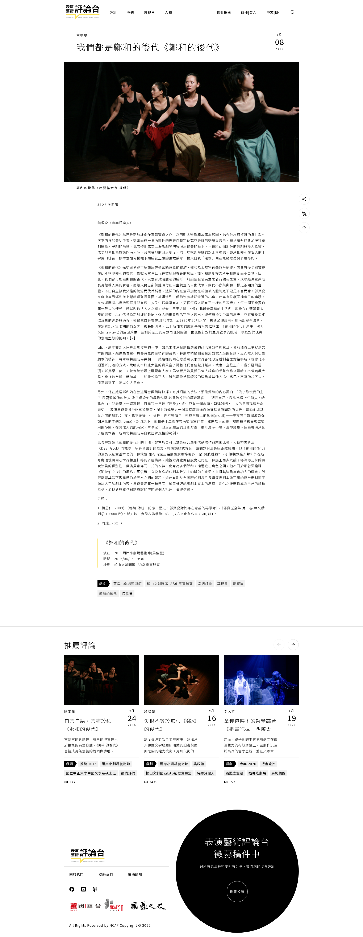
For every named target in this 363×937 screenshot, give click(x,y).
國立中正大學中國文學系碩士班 (91, 773)
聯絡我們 (106, 874)
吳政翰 (149, 711)
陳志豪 (70, 711)
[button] (279, 644)
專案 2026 (248, 763)
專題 (130, 12)
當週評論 (205, 583)
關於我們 (76, 874)
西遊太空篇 (234, 773)
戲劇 (102, 583)
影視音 (149, 12)
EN (277, 12)
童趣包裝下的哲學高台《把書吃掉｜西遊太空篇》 (250, 729)
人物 (168, 12)
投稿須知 (135, 874)
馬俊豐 (127, 593)
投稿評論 (128, 773)
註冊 (244, 12)
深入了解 (101, 680)
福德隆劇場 (257, 773)
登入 (252, 12)
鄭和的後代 (108, 593)
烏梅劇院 (278, 773)
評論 (113, 12)
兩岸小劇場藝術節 (127, 583)
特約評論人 (206, 773)
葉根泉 (82, 35)
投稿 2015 (88, 763)
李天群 (229, 711)
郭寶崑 (238, 583)
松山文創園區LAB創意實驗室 (170, 583)
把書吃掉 (268, 763)
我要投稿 (224, 12)
